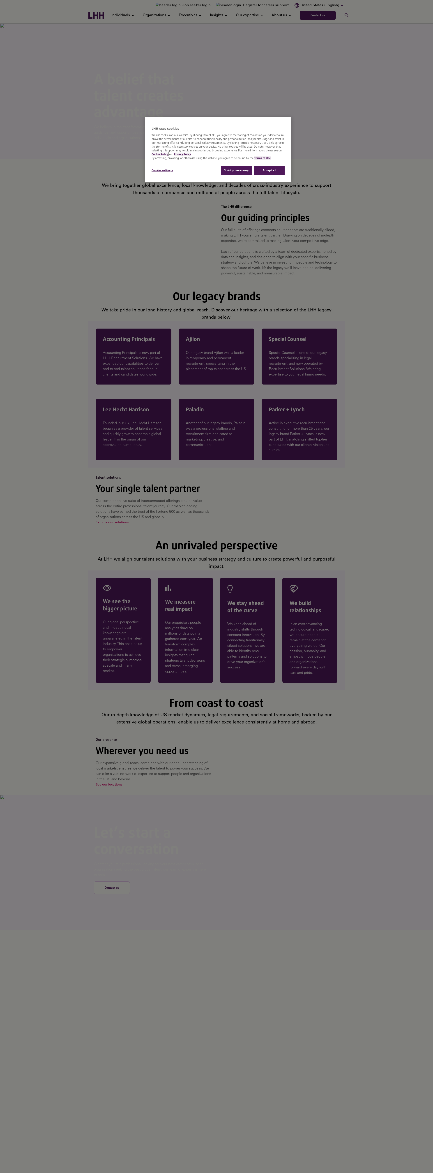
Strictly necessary (236, 170)
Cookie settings (162, 170)
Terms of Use (262, 158)
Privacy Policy (182, 154)
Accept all (269, 170)
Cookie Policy (160, 154)
